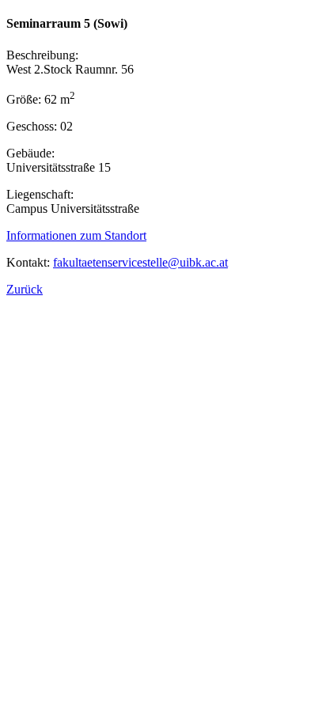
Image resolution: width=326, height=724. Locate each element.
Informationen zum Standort (76, 235)
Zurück (24, 289)
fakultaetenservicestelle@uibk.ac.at (140, 262)
